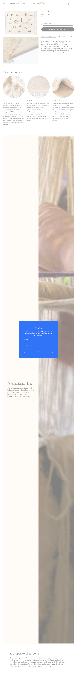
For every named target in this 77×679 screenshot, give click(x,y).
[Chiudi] (54, 324)
